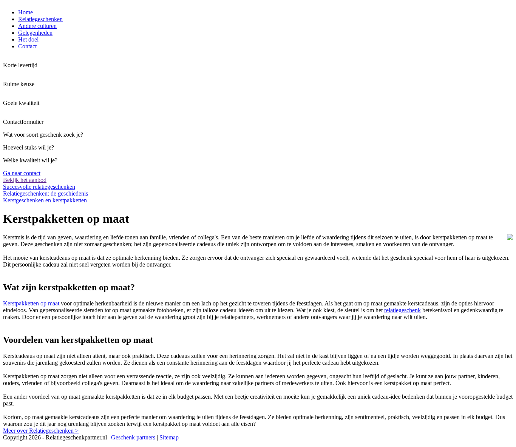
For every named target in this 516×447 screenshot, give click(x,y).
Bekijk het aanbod (24, 180)
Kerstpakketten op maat (31, 303)
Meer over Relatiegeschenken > (41, 430)
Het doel (28, 39)
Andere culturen (37, 26)
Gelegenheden (35, 32)
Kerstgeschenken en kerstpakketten (45, 200)
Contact (27, 46)
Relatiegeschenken (40, 19)
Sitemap (169, 437)
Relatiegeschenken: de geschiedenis (45, 193)
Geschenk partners (133, 437)
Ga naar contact (21, 173)
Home (25, 12)
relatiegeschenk (402, 310)
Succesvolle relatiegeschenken (39, 186)
